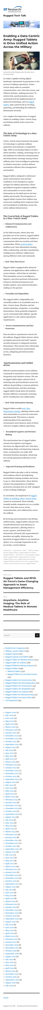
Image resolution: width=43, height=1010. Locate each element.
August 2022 (10, 852)
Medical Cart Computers (15, 648)
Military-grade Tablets (10, 552)
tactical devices (14, 563)
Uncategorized (11, 700)
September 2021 (12, 884)
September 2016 (12, 980)
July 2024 (9, 785)
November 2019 (11, 948)
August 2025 (10, 747)
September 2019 (12, 954)
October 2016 (10, 977)
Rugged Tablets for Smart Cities (18, 697)
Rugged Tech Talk (14, 15)
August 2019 (10, 957)
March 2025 (10, 762)
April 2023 (9, 829)
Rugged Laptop (11, 654)
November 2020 (12, 913)
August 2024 (10, 782)
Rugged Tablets (8, 555)
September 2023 (12, 814)
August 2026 (10, 712)
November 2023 (12, 808)
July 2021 (9, 890)
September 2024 (12, 779)
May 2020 (9, 930)
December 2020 (11, 910)
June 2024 (9, 788)
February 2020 (11, 939)
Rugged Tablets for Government (18, 686)
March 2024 (10, 797)
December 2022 (11, 840)
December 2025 (11, 736)
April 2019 (9, 968)
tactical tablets (26, 244)
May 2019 (9, 965)
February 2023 (11, 834)
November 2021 (11, 878)
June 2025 (9, 753)
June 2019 (9, 962)
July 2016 (9, 986)
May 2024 (9, 791)
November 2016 (11, 974)
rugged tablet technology (26, 559)
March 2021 (10, 901)
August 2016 (10, 983)
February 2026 (11, 730)
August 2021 (10, 887)
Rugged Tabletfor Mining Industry (19, 665)
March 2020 (10, 936)
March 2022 (10, 866)
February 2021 (11, 904)
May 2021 (9, 895)
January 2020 (10, 942)
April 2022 (9, 864)
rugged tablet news (10, 559)
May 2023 (9, 826)
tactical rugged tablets (28, 563)
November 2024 (12, 773)
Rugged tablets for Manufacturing (19, 695)
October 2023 (10, 811)
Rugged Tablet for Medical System (19, 660)
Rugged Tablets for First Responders (20, 683)
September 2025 (12, 744)
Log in (6, 998)
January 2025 (10, 768)
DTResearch (7, 550)
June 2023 (9, 823)
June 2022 (9, 858)
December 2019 (11, 945)
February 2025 (11, 765)
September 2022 (12, 849)
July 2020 (9, 925)
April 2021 (9, 898)
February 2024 (11, 800)
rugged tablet (13, 557)
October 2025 (11, 741)
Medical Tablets (33, 550)
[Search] (37, 635)
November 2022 (12, 843)
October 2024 (11, 776)
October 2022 (11, 846)
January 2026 (10, 733)
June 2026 (9, 718)
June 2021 (9, 893)
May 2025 (9, 756)
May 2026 (9, 721)
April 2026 (9, 724)
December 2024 (11, 771)
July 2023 (9, 820)
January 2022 (10, 872)
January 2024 (10, 802)
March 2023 (10, 832)
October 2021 (10, 881)
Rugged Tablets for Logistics (17, 692)
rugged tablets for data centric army (15, 561)
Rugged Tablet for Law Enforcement (22, 674)
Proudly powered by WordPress (27, 1006)
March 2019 (10, 971)
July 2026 (9, 715)
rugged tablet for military (27, 552)
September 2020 (12, 919)
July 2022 (9, 855)
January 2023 (10, 837)
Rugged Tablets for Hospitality (18, 689)
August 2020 (10, 922)
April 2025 (9, 759)
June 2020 (9, 927)
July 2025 (9, 750)
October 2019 (10, 951)
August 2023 (10, 817)
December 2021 (11, 875)
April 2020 (9, 933)
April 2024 (9, 794)
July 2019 (9, 959)
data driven (20, 555)
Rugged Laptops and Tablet (16, 657)
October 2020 (11, 916)
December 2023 (11, 805)
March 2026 (10, 727)
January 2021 (10, 907)
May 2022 (9, 861)
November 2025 (12, 739)
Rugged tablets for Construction (18, 680)
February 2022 (11, 869)
